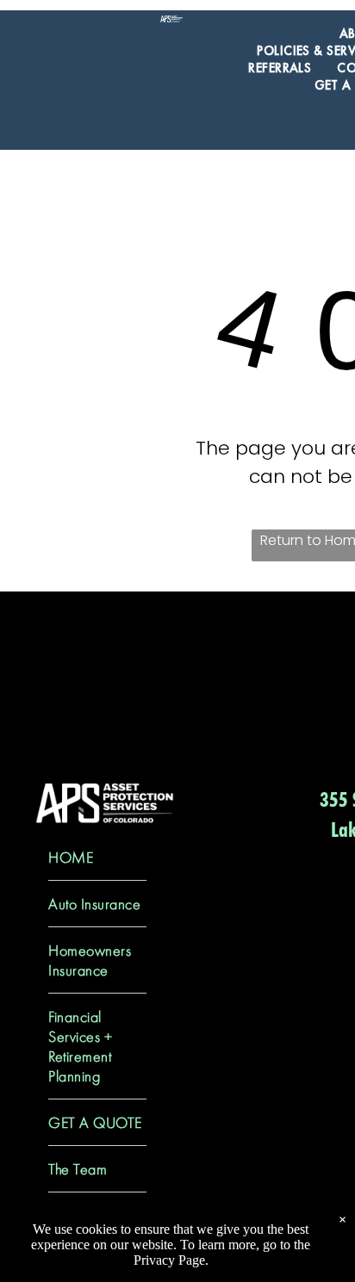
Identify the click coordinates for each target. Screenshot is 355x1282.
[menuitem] (279, 68)
